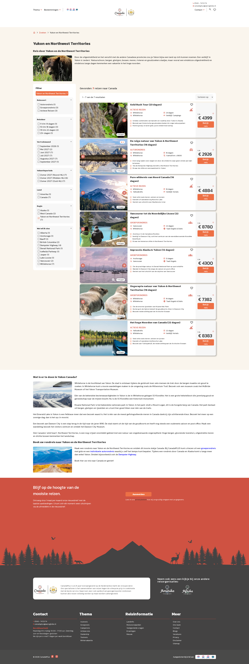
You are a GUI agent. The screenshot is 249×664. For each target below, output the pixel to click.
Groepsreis (84, 625)
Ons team (177, 625)
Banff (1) (44, 239)
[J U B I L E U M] (124, 21)
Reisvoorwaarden (134, 625)
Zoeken (42, 32)
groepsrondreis (208, 448)
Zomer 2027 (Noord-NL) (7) (53, 174)
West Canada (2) (48, 213)
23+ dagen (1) (46, 133)
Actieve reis (85, 631)
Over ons (176, 621)
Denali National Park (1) (51, 248)
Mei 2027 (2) (46, 149)
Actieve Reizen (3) (48, 110)
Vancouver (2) (46, 260)
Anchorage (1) (46, 235)
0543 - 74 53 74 (200, 3)
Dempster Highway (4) (50, 245)
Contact (176, 628)
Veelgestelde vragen (135, 628)
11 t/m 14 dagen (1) (48, 123)
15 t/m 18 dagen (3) (49, 126)
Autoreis (84, 621)
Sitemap (176, 643)
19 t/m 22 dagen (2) (49, 130)
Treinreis (84, 637)
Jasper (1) (44, 254)
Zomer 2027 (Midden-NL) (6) (54, 177)
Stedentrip (84, 634)
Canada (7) (45, 197)
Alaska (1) (44, 210)
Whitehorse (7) (47, 263)
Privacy (176, 637)
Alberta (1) (45, 232)
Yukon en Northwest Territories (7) (55, 218)
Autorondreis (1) (47, 104)
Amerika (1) (45, 194)
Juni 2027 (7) (46, 152)
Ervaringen (131, 631)
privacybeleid (141, 499)
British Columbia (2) (49, 242)
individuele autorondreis (102, 451)
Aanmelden (139, 494)
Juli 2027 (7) (46, 155)
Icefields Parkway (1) (49, 251)
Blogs (175, 631)
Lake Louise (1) (47, 257)
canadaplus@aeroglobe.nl (205, 6)
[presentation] (83, 120)
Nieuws (129, 634)
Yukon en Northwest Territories (51, 93)
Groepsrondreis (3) (49, 107)
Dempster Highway (127, 454)
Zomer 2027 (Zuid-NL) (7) (52, 181)
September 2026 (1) (49, 146)
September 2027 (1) (49, 161)
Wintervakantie (86, 640)
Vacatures (177, 634)
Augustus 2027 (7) (48, 158)
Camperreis (85, 628)
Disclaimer (177, 640)
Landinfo (130, 621)
